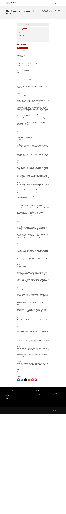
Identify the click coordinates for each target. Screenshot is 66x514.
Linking (7, 398)
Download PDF (22, 44)
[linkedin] (22, 379)
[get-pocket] (32, 379)
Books (29, 3)
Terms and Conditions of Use (10, 403)
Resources (7, 401)
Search (33, 3)
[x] (25, 379)
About (24, 3)
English (24, 30)
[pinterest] (35, 379)
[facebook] (18, 379)
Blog (26, 3)
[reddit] (29, 379)
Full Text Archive (15, 3)
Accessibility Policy (8, 393)
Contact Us (7, 395)
